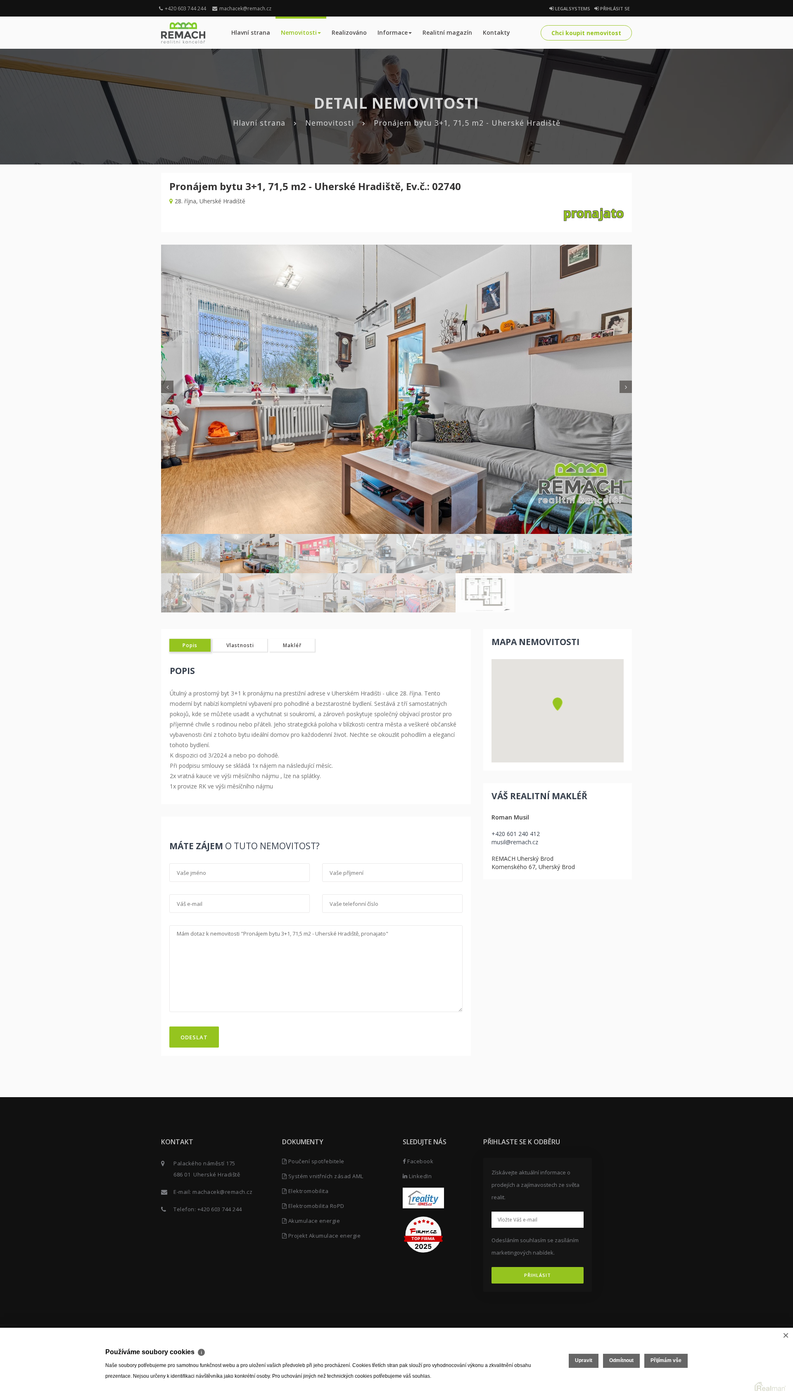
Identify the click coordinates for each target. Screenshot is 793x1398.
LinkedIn (420, 1176)
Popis (190, 645)
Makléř (292, 645)
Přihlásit (537, 1275)
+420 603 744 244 (185, 8)
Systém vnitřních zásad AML (325, 1176)
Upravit (583, 1360)
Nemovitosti (299, 32)
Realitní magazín (447, 32)
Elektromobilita (307, 1191)
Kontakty (496, 32)
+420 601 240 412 (515, 834)
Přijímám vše (666, 1360)
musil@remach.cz (514, 842)
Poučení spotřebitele (315, 1161)
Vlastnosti (240, 645)
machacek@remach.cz (245, 8)
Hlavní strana (250, 32)
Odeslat (194, 1037)
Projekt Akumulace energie (324, 1235)
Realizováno (349, 32)
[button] (557, 704)
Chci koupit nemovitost (586, 33)
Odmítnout (621, 1360)
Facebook (419, 1161)
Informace (393, 32)
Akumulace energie (313, 1220)
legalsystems (572, 8)
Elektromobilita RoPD (315, 1206)
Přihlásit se (614, 8)
